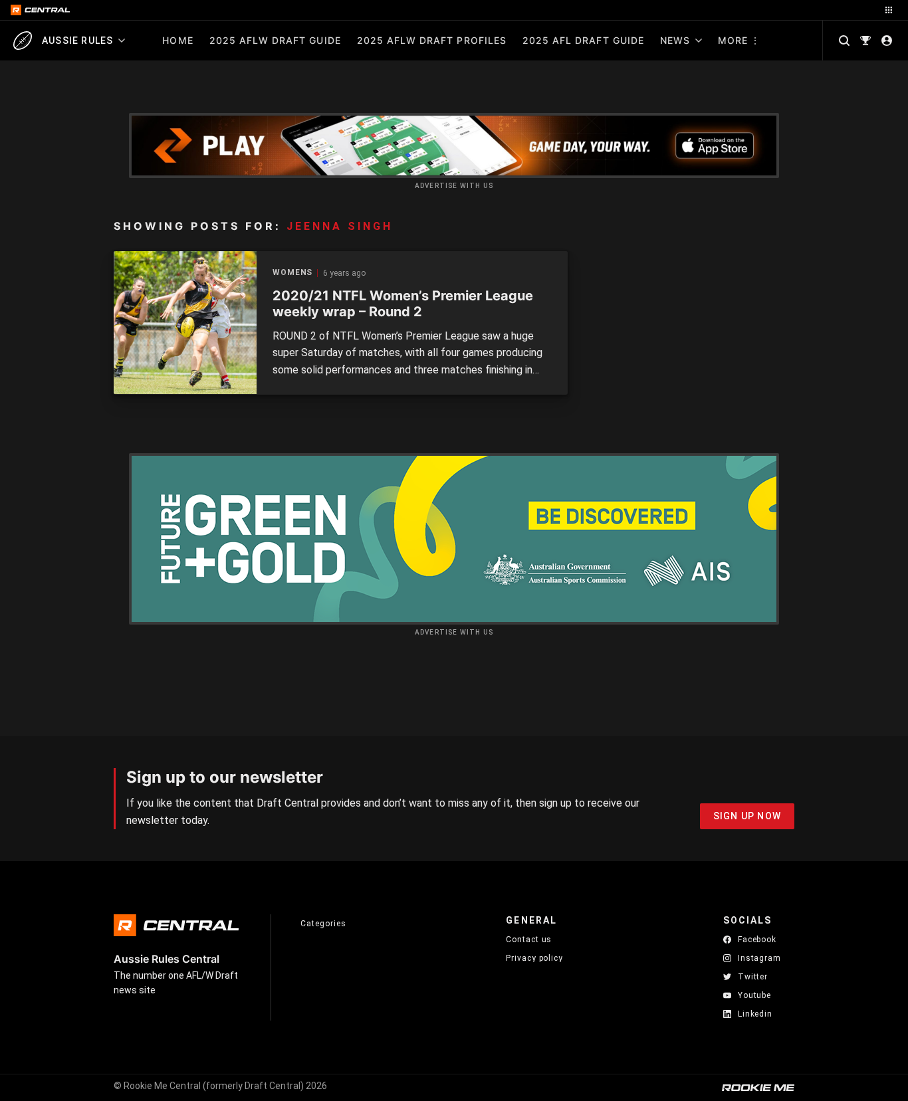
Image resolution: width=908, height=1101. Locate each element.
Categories (323, 923)
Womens (292, 272)
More (733, 40)
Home (177, 40)
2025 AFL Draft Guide (583, 40)
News (675, 40)
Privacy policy (534, 957)
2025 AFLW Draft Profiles (432, 40)
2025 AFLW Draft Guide (275, 40)
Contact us (529, 939)
